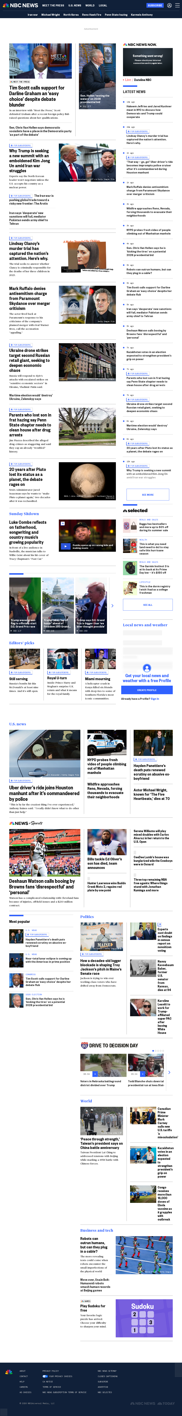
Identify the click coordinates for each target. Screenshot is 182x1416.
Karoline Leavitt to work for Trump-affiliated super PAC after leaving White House (165, 1016)
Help (22, 1381)
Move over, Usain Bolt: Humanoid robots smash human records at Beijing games (95, 1284)
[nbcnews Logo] (8, 1372)
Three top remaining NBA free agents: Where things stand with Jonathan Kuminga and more (151, 884)
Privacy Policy (50, 1371)
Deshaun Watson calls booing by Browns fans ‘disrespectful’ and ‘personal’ (147, 333)
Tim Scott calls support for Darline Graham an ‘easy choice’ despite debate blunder (37, 96)
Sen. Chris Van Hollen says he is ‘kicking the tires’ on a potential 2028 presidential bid (146, 251)
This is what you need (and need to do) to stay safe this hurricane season (154, 548)
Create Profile (147, 690)
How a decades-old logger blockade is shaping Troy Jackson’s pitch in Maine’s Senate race (101, 967)
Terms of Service (51, 1387)
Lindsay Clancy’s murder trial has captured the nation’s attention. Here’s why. (28, 250)
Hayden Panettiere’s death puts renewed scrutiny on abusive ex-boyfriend (152, 772)
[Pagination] (153, 1051)
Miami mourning (97, 678)
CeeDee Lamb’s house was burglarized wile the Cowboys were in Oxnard (153, 860)
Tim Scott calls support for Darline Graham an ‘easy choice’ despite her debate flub (149, 290)
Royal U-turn (57, 677)
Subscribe (103, 1381)
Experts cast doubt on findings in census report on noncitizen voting (165, 939)
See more (148, 494)
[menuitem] (53, 5)
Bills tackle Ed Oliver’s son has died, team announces (104, 863)
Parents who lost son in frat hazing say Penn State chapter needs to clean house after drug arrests (30, 424)
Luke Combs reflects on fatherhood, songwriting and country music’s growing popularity (27, 532)
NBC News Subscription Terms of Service (64, 1392)
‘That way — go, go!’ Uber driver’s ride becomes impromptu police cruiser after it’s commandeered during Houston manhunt (150, 167)
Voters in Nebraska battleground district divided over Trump (100, 1083)
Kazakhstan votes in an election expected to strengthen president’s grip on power (149, 355)
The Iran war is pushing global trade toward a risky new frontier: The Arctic (31, 199)
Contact (24, 1376)
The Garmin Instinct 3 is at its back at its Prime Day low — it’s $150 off (154, 569)
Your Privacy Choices (60, 1376)
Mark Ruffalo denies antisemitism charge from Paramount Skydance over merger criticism (29, 298)
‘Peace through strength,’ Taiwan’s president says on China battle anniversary (101, 1143)
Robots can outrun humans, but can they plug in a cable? (149, 271)
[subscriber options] (169, 5)
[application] (40, 61)
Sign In (155, 698)
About (22, 1371)
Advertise (103, 1387)
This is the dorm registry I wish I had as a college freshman (154, 589)
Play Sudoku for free (92, 1307)
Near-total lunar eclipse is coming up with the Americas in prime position (49, 959)
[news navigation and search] (177, 5)
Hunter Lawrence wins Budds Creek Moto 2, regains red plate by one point (106, 886)
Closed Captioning (107, 1376)
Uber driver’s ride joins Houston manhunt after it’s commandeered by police (44, 793)
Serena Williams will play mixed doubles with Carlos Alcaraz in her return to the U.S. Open (151, 836)
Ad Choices (25, 1392)
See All (147, 604)
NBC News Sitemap (107, 1371)
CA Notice (47, 1381)
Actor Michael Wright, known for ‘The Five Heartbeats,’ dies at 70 (152, 794)
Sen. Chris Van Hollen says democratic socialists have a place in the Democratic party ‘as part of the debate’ (40, 130)
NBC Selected (105, 1392)
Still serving (18, 678)
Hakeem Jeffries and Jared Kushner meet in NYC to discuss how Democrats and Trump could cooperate (149, 111)
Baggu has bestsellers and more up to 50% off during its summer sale (153, 527)
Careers (24, 1387)
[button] (103, 5)
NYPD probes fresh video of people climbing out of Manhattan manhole (149, 231)
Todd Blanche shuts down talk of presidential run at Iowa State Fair (149, 1083)
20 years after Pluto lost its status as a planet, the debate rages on (27, 476)
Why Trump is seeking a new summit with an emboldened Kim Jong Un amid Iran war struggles (29, 160)
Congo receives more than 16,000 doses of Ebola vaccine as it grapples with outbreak (165, 1203)
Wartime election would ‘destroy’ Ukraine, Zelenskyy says (31, 397)
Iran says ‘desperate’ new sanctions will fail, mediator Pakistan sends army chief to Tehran (28, 218)
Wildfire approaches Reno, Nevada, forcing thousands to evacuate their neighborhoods (149, 211)
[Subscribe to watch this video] (87, 536)
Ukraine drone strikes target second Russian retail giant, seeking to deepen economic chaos (29, 360)
